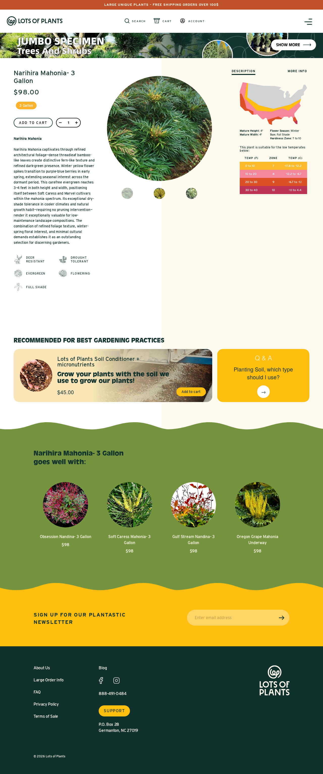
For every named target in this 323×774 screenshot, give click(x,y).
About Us (42, 667)
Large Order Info (49, 680)
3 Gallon (26, 105)
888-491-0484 (112, 693)
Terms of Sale (46, 716)
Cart (167, 21)
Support (114, 710)
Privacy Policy (46, 704)
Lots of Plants (55, 756)
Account (196, 21)
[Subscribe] (281, 618)
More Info (297, 71)
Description (243, 71)
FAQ (37, 692)
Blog (103, 667)
